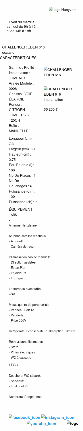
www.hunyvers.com (43, 411)
